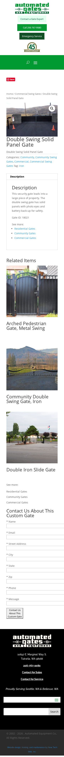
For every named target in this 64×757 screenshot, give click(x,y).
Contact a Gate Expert (32, 19)
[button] (52, 108)
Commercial (21, 161)
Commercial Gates (25, 238)
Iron (21, 166)
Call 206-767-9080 (32, 27)
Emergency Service (32, 36)
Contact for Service (32, 679)
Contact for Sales (32, 672)
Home (9, 93)
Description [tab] (17, 176)
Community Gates (25, 233)
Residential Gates (24, 228)
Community (27, 157)
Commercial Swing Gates (28, 93)
